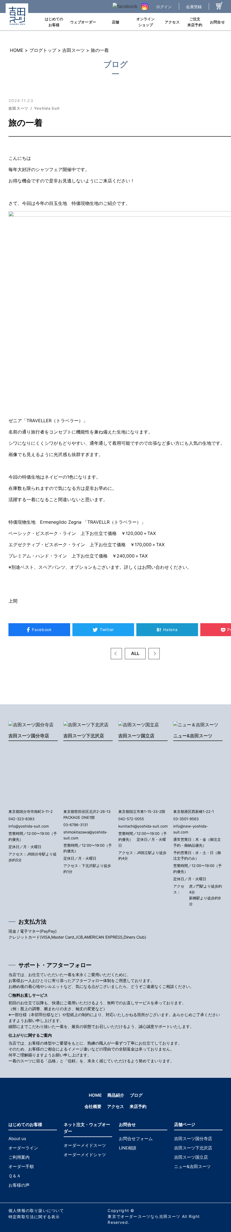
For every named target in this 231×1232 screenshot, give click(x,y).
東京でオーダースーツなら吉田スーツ (144, 1216)
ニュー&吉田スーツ (192, 735)
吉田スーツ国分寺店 (28, 735)
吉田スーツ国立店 (136, 735)
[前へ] (116, 653)
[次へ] (154, 653)
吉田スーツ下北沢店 (83, 735)
